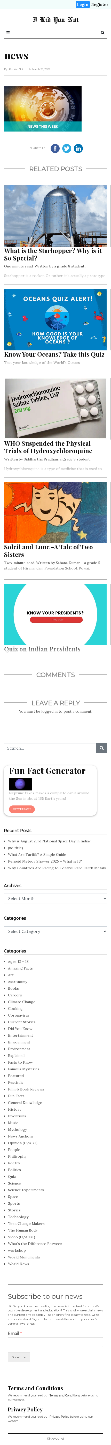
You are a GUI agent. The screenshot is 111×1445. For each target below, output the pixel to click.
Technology (18, 1217)
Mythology (17, 1129)
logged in (49, 711)
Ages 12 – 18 (18, 961)
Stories (14, 1210)
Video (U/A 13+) (21, 1237)
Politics (14, 1169)
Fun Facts (16, 1096)
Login (83, 4)
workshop (17, 1250)
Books (13, 988)
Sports (14, 1203)
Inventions (17, 1116)
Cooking (15, 1008)
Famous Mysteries (23, 1069)
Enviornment (19, 1042)
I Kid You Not (55, 19)
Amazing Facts (20, 968)
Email (15, 1333)
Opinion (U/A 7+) (22, 1143)
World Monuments (24, 1257)
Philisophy (17, 1156)
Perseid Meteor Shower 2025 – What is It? (45, 861)
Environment (19, 1049)
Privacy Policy (59, 1416)
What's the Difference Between (35, 1243)
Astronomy (17, 981)
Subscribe (19, 1357)
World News (18, 1264)
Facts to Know (20, 1062)
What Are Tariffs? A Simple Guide (37, 854)
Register (99, 4)
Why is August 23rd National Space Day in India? (49, 841)
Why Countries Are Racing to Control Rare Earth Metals (57, 868)
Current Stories (22, 1022)
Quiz (12, 1176)
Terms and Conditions (65, 1395)
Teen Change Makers (26, 1223)
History (14, 1109)
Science (14, 1183)
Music (13, 1122)
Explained (16, 1055)
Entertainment (20, 1035)
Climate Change (21, 1002)
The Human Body (22, 1230)
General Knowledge (25, 1102)
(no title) (15, 848)
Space (13, 1196)
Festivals (15, 1082)
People (14, 1149)
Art (11, 975)
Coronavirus (18, 1015)
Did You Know (20, 1028)
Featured (16, 1075)
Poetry (14, 1163)
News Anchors (20, 1136)
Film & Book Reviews (26, 1089)
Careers (15, 995)
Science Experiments (26, 1190)
